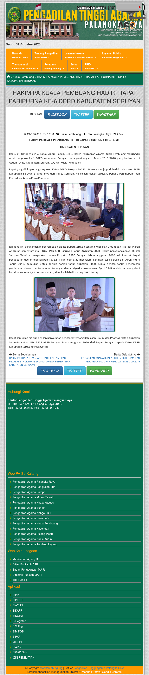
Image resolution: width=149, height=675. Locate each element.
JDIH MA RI (20, 580)
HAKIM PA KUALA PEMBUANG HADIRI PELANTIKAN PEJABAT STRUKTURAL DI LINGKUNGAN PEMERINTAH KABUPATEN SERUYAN (39, 361)
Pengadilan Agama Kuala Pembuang (35, 523)
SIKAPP (17, 610)
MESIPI (17, 642)
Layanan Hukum (79, 55)
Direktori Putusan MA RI (27, 575)
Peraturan (53, 66)
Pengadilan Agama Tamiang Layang (35, 544)
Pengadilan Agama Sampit (29, 492)
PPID (90, 66)
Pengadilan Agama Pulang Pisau (33, 534)
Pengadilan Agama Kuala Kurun (32, 539)
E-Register (19, 621)
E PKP (16, 636)
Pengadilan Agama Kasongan (31, 528)
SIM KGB (18, 631)
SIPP (16, 595)
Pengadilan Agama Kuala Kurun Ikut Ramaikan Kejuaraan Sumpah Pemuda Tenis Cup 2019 (110, 359)
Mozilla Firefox (91, 672)
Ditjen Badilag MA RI (25, 564)
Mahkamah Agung (51, 668)
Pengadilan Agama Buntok (29, 508)
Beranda (20, 55)
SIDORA (18, 616)
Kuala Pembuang (23, 77)
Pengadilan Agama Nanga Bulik (32, 513)
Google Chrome (112, 672)
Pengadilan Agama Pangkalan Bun (34, 487)
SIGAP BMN (20, 652)
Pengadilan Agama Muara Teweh (33, 497)
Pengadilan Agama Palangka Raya (34, 481)
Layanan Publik (113, 55)
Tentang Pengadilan (46, 55)
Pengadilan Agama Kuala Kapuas (33, 502)
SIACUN (18, 605)
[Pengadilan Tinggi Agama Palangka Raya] (8, 77)
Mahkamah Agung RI (26, 559)
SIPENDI (18, 600)
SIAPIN (17, 647)
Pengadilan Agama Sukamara (31, 518)
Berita (73, 66)
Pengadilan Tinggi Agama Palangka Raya (99, 668)
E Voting (18, 626)
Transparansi (24, 66)
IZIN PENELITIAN (23, 657)
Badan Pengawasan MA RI (29, 569)
